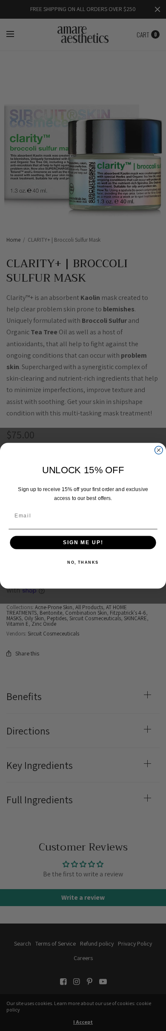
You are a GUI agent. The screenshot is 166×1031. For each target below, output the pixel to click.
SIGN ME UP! (83, 542)
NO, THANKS (83, 562)
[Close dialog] (159, 450)
